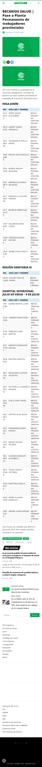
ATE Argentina (8, 625)
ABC (4, 719)
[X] (8, 62)
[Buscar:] (15, 615)
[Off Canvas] (3, 3)
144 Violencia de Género (12, 732)
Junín (4, 632)
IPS (3, 709)
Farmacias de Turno (10, 706)
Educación (6, 648)
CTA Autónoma (8, 641)
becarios (9, 542)
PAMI (4, 716)
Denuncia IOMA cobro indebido (14, 725)
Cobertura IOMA (8, 729)
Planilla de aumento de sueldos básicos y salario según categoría (20, 573)
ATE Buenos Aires (9, 628)
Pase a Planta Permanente (12, 538)
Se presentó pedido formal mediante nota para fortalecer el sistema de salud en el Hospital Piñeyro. (20, 555)
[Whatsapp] (4, 62)
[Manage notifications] (4, 761)
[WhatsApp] (26, 743)
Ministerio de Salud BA (11, 722)
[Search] (39, 3)
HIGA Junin (20, 542)
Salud (26, 538)
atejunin (9, 32)
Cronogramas (7, 644)
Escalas (5, 654)
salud (29, 542)
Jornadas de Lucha (10, 638)
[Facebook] (12, 62)
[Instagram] (19, 743)
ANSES (5, 713)
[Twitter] (22, 743)
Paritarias (6, 635)
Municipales (7, 651)
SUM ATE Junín (30, 763)
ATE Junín (10, 763)
